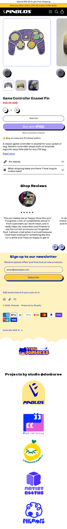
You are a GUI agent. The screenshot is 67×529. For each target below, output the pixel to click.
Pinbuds (15, 305)
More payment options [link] (33, 132)
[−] (5, 110)
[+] (16, 110)
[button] (56, 12)
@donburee (51, 374)
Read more (9, 153)
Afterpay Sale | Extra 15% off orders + (33, 5)
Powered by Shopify (31, 305)
